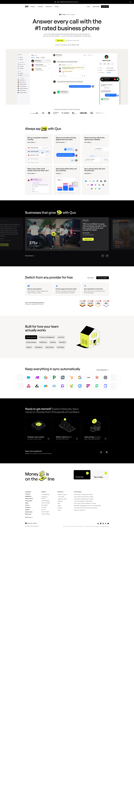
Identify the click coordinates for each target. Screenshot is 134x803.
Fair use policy (80, 526)
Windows (74, 44)
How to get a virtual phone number (83, 494)
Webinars (60, 501)
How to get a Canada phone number (83, 499)
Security (27, 509)
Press (59, 510)
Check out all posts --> (80, 510)
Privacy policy (73, 526)
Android (65, 44)
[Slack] (45, 377)
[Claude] (97, 377)
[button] (33, 6)
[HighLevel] (71, 386)
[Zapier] (88, 377)
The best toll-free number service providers (85, 508)
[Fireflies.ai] (88, 386)
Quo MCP (44, 507)
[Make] (37, 377)
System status (28, 512)
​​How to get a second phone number (83, 496)
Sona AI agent (45, 511)
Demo (59, 505)
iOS (62, 44)
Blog (59, 503)
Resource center (62, 494)
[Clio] (79, 386)
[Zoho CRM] (54, 386)
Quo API (43, 509)
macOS (69, 44)
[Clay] (45, 386)
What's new (28, 514)
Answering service (44, 497)
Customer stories (62, 499)
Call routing (44, 505)
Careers (27, 505)
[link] (67, 2)
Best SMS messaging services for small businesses (87, 505)
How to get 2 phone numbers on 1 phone (85, 503)
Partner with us (29, 498)
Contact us (28, 507)
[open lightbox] (53, 234)
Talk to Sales (96, 6)
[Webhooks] (28, 386)
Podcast (60, 508)
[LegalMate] (105, 386)
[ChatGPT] (105, 377)
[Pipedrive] (54, 377)
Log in (88, 6)
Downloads (28, 492)
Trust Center (61, 496)
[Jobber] (62, 377)
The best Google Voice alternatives (83, 501)
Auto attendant (45, 500)
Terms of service (66, 526)
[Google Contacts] (79, 377)
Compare (27, 494)
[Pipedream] (97, 386)
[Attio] (37, 386)
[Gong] (62, 386)
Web (78, 44)
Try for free (105, 6)
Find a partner (28, 500)
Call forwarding (45, 514)
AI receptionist (45, 494)
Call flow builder (45, 503)
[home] (26, 6)
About (26, 503)
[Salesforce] (28, 377)
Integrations (28, 496)
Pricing (56, 6)
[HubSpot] (71, 377)
